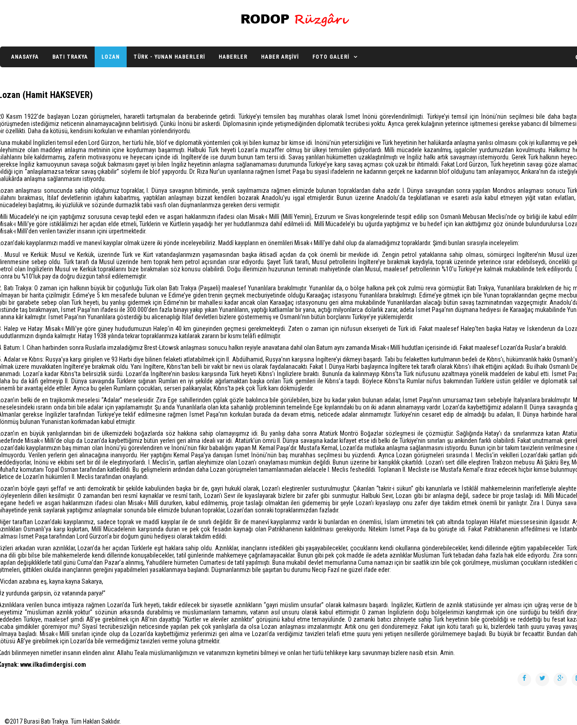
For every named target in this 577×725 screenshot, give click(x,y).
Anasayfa (25, 57)
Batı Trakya (70, 57)
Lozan (110, 57)
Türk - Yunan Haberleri (169, 57)
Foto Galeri (330, 57)
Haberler (233, 57)
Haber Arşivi (280, 57)
